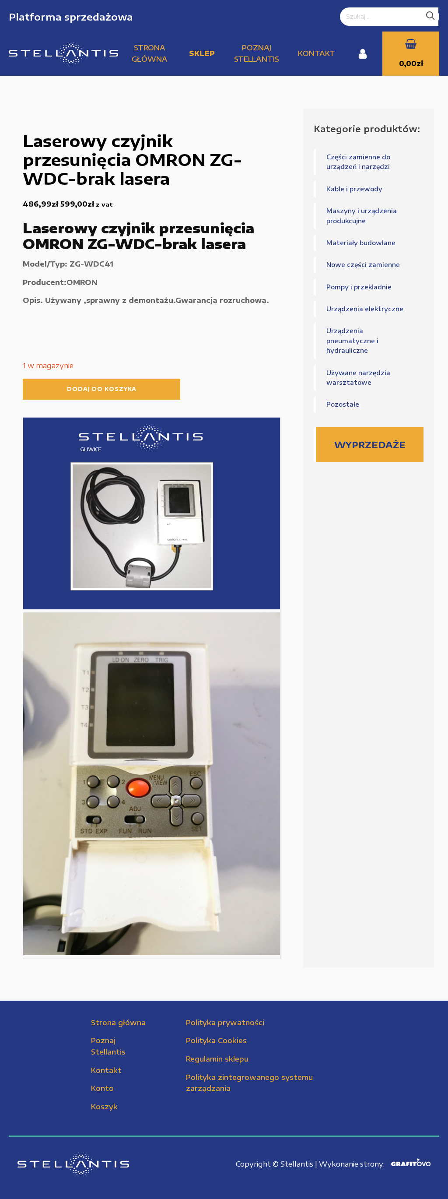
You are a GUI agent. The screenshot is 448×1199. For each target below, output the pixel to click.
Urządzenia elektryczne (364, 309)
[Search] (430, 16)
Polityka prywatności (225, 1022)
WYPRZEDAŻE (370, 444)
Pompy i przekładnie (359, 287)
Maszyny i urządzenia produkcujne (361, 215)
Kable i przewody (354, 189)
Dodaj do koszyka (101, 389)
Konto (102, 1088)
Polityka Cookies (216, 1040)
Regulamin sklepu (217, 1059)
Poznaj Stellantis (256, 53)
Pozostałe (342, 404)
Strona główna (150, 53)
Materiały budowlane (361, 242)
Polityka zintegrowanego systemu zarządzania (249, 1083)
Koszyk (104, 1106)
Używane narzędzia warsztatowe (358, 377)
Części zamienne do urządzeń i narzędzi (358, 161)
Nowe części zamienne (363, 264)
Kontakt (316, 53)
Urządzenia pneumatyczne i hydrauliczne (352, 340)
